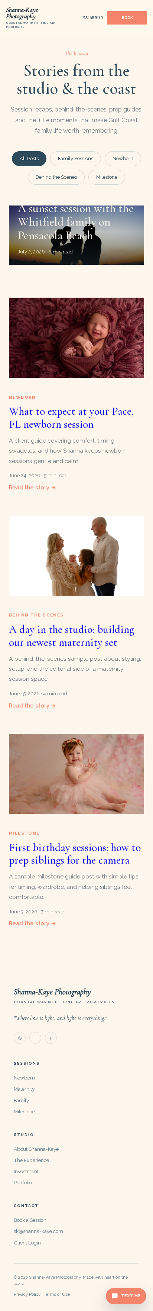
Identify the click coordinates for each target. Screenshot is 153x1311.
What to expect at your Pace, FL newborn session (71, 418)
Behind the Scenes (56, 177)
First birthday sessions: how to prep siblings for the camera (75, 854)
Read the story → (32, 487)
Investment (26, 1171)
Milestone (106, 177)
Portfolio (23, 1182)
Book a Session (30, 1220)
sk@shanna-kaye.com (38, 1231)
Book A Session (127, 18)
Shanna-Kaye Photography (52, 992)
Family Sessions (75, 158)
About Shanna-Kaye (36, 1149)
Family (21, 1100)
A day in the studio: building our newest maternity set (71, 636)
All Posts (29, 158)
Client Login (27, 1243)
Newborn (123, 158)
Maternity (92, 17)
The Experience (31, 1160)
